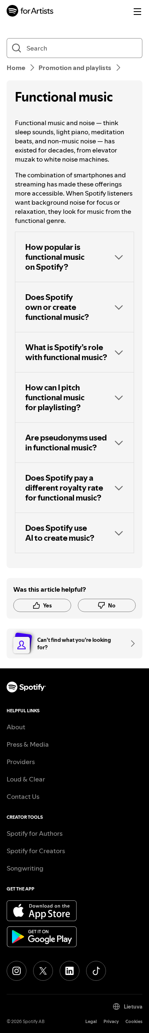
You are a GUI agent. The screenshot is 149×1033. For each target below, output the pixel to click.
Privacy (111, 1021)
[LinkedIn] (69, 971)
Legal (91, 1021)
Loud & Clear (26, 779)
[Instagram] (16, 971)
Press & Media (28, 744)
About (16, 726)
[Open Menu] (137, 12)
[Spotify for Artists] (30, 12)
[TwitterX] (43, 971)
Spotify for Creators (36, 850)
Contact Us (23, 796)
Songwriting (25, 868)
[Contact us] (130, 643)
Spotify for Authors (34, 833)
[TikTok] (96, 971)
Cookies (133, 1021)
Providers (21, 761)
